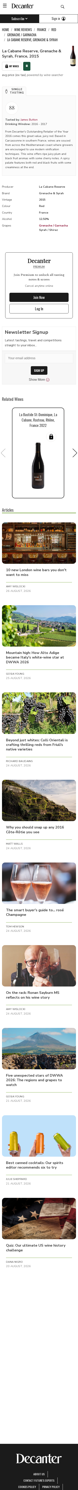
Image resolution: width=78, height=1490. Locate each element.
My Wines (14, 66)
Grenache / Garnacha (53, 225)
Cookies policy (27, 1487)
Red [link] (53, 29)
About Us (39, 1474)
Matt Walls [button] (14, 844)
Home (5, 29)
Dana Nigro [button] (14, 1262)
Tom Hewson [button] (15, 926)
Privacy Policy (51, 1487)
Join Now (39, 297)
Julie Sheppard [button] (16, 1179)
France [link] (41, 29)
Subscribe (17, 18)
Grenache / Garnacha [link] (21, 34)
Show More (37, 379)
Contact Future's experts (38, 1480)
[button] (14, 91)
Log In (39, 308)
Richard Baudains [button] (19, 761)
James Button (29, 120)
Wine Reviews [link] (23, 29)
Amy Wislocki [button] (15, 586)
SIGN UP (39, 370)
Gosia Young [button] (15, 674)
